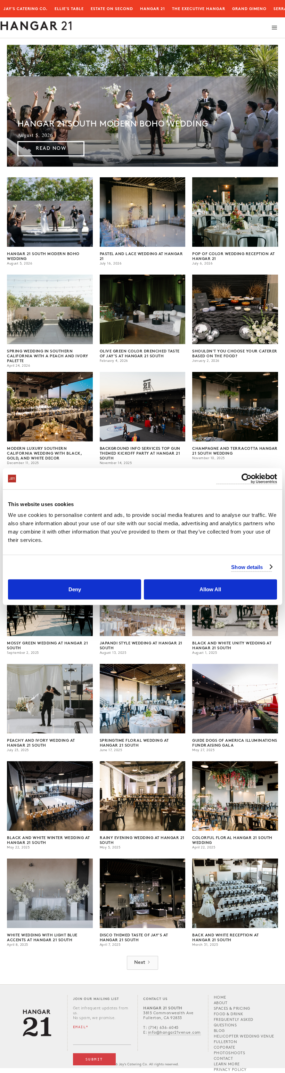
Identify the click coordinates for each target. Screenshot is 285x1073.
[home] (36, 24)
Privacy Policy (230, 1070)
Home (220, 998)
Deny (74, 589)
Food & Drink (228, 1014)
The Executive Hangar (198, 9)
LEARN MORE (227, 1064)
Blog (219, 1031)
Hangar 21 (152, 9)
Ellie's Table (69, 9)
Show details (247, 567)
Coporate (224, 1048)
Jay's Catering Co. (25, 9)
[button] (274, 27)
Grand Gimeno (249, 9)
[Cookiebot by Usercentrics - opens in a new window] (246, 478)
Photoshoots (229, 1053)
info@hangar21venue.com (174, 1033)
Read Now (51, 148)
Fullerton (225, 1042)
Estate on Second (112, 9)
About (221, 1003)
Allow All (210, 589)
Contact (223, 1059)
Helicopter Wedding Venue (244, 1037)
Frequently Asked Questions (233, 1022)
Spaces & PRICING (232, 1009)
